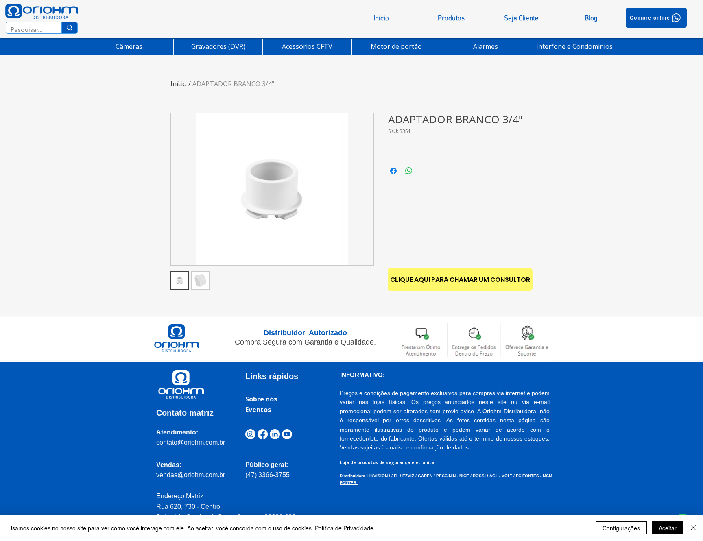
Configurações (621, 528)
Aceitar (668, 528)
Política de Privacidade (344, 528)
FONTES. (349, 482)
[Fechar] (693, 527)
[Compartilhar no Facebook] (393, 171)
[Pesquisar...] (69, 27)
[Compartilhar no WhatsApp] (409, 171)
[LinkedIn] (275, 434)
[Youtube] (287, 434)
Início (178, 83)
